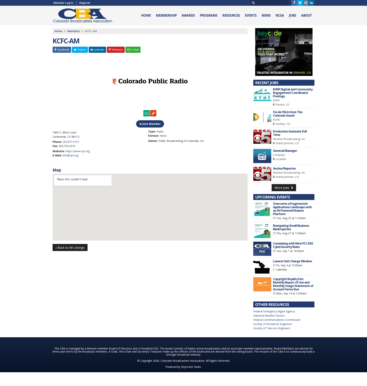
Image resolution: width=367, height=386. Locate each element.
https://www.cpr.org (78, 151)
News (265, 15)
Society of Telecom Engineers (271, 328)
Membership (166, 15)
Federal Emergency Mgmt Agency (274, 311)
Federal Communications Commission (276, 320)
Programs (208, 15)
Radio (160, 131)
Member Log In (63, 3)
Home (146, 15)
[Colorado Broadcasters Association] (85, 14)
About (306, 15)
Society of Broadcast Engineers (272, 324)
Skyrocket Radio (191, 367)
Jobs (292, 15)
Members (73, 31)
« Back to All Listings (70, 247)
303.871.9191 (71, 142)
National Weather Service (269, 315)
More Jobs (282, 188)
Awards (188, 15)
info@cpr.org (70, 155)
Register (84, 3)
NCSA (279, 15)
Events (251, 15)
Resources (231, 15)
